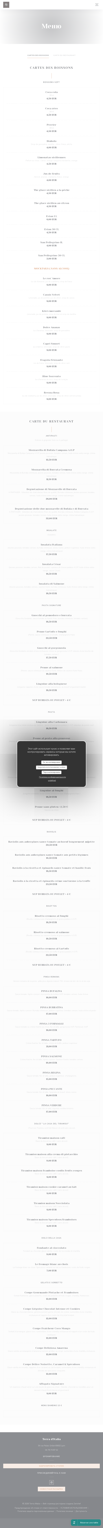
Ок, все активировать (51, 762)
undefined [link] (52, 780)
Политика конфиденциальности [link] (52, 777)
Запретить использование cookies (51, 767)
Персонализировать (51, 772)
